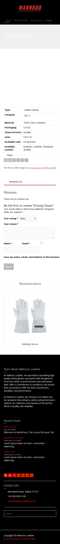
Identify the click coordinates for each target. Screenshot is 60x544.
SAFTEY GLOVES (49, 168)
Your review (11, 224)
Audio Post (9, 451)
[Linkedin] (22, 160)
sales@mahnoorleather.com (22, 500)
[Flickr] (18, 475)
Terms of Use (12, 538)
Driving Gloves (35, 168)
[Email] (6, 160)
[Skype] (31, 475)
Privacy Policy (29, 538)
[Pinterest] (18, 160)
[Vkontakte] (26, 160)
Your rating (11, 218)
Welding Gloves (30, 344)
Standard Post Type (14, 437)
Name (8, 243)
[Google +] (23, 475)
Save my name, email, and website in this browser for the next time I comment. (29, 257)
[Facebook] (14, 160)
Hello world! (10, 426)
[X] (10, 160)
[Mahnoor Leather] (30, 8)
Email (26, 243)
